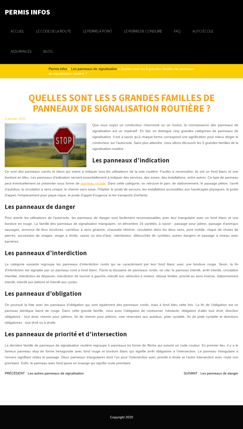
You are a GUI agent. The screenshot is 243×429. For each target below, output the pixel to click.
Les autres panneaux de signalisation (44, 373)
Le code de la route (53, 31)
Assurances (21, 51)
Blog (48, 51)
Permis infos (58, 69)
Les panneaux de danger (211, 373)
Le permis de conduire (143, 31)
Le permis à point (97, 31)
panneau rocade (93, 183)
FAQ (177, 31)
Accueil (17, 31)
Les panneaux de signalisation (94, 69)
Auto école (202, 31)
